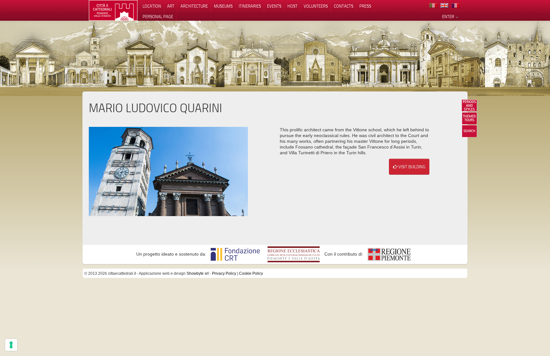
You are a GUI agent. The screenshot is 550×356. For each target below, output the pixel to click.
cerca (469, 131)
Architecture (194, 6)
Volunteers (316, 6)
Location (152, 6)
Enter (448, 16)
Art (170, 6)
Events (274, 6)
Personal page (158, 16)
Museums (223, 6)
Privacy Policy (224, 273)
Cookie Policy (251, 273)
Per (469, 105)
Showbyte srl (198, 273)
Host (292, 6)
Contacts (343, 6)
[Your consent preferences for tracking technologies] (11, 345)
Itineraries (250, 6)
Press (365, 6)
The (469, 118)
